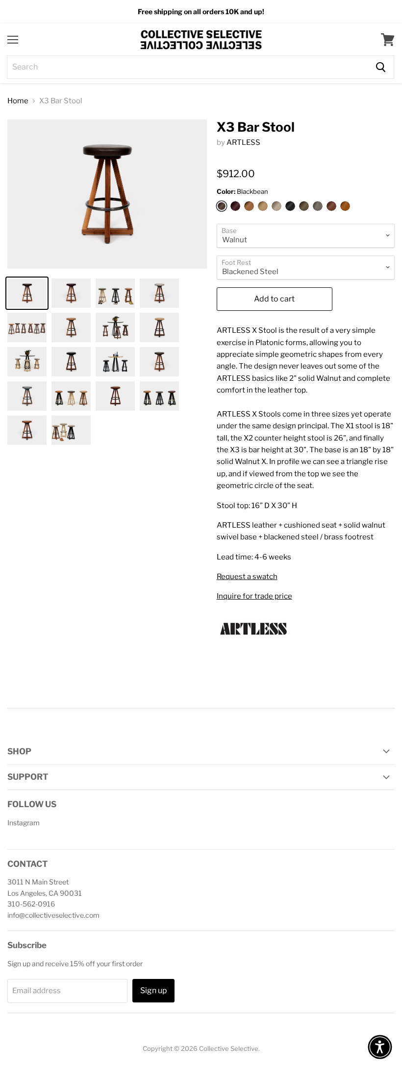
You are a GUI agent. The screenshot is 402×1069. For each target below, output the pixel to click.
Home (17, 101)
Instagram (23, 822)
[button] (380, 1047)
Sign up (153, 990)
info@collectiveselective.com (53, 915)
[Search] (381, 67)
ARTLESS (243, 142)
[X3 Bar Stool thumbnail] (27, 293)
